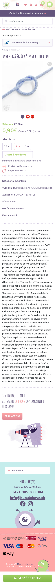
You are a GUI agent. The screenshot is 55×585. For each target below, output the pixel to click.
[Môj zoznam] (25, 5)
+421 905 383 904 (27, 492)
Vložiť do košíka (29, 578)
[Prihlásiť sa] (31, 5)
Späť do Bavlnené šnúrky (21, 29)
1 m (18, 146)
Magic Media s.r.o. (25, 564)
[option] (27, 86)
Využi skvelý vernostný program (26, 13)
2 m (27, 146)
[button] (27, 43)
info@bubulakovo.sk (27, 497)
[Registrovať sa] (36, 5)
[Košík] (41, 5)
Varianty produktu (11, 35)
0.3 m (7, 146)
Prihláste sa (12, 416)
